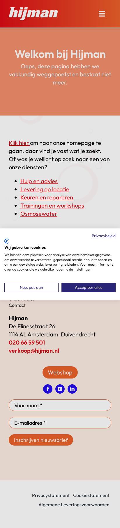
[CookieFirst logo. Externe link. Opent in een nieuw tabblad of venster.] (6, 241)
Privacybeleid (104, 235)
